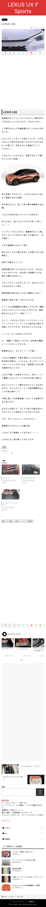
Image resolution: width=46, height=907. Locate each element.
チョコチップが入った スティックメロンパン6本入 (23, 815)
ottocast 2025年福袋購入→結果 (26, 885)
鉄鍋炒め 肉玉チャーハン (12, 810)
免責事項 (31, 901)
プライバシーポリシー (19, 901)
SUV (12, 521)
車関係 (24, 839)
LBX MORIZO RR (29, 478)
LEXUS (4, 19)
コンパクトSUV (22, 521)
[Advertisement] (23, 82)
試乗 (31, 521)
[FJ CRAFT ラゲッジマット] (11, 494)
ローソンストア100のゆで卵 (23, 860)
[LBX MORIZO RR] (31, 469)
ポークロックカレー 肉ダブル (14, 803)
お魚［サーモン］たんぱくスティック (27, 877)
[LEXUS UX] (11, 469)
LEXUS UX (6, 478)
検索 (3, 787)
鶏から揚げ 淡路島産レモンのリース (17, 812)
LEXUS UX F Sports (23, 7)
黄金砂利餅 (16, 868)
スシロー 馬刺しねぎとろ (22, 852)
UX (24, 833)
